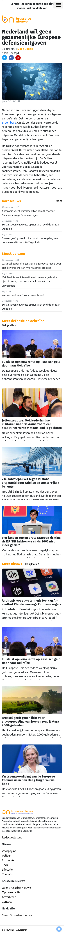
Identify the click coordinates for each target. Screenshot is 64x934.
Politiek (6, 855)
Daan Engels (25, 48)
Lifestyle (7, 869)
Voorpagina (9, 851)
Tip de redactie (11, 892)
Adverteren (9, 897)
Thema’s (7, 874)
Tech (5, 864)
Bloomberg (9, 122)
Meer (59, 200)
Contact (7, 901)
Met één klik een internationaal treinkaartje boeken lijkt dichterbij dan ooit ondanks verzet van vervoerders (30, 281)
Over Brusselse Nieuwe (16, 887)
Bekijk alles (9, 325)
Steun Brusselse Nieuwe (17, 915)
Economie (8, 860)
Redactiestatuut (12, 837)
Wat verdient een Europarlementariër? (23, 295)
